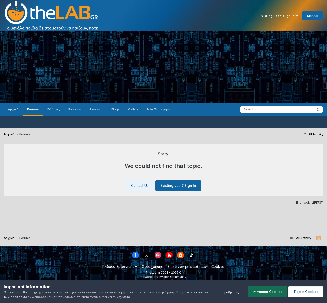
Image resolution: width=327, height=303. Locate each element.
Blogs (115, 109)
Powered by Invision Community (163, 277)
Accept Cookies (269, 292)
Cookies (218, 266)
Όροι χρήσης (152, 266)
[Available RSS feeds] (318, 238)
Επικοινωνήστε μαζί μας (187, 266)
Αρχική (13, 109)
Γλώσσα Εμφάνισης (118, 266)
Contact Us (139, 185)
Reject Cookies (305, 292)
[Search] (318, 109)
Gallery (133, 109)
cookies (65, 292)
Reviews (74, 109)
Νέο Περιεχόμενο (160, 109)
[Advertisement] (163, 67)
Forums (33, 109)
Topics (301, 109)
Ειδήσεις (53, 109)
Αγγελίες (96, 109)
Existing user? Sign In (277, 16)
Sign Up (312, 15)
